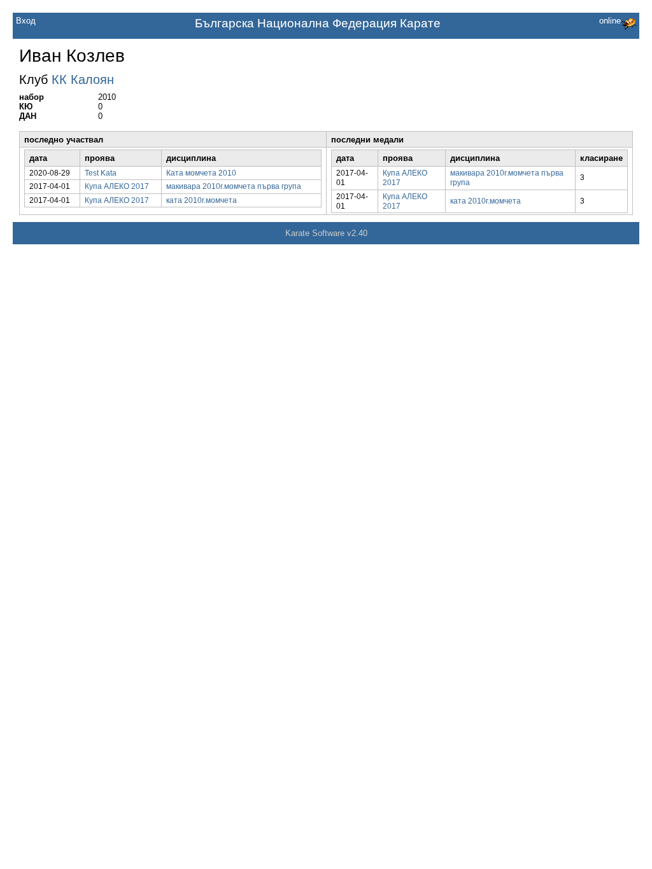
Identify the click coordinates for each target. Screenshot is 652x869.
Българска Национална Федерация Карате (318, 23)
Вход (26, 20)
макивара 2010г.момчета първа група (233, 186)
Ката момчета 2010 (201, 173)
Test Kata (101, 173)
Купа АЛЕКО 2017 (117, 186)
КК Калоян (83, 80)
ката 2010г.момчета (201, 200)
